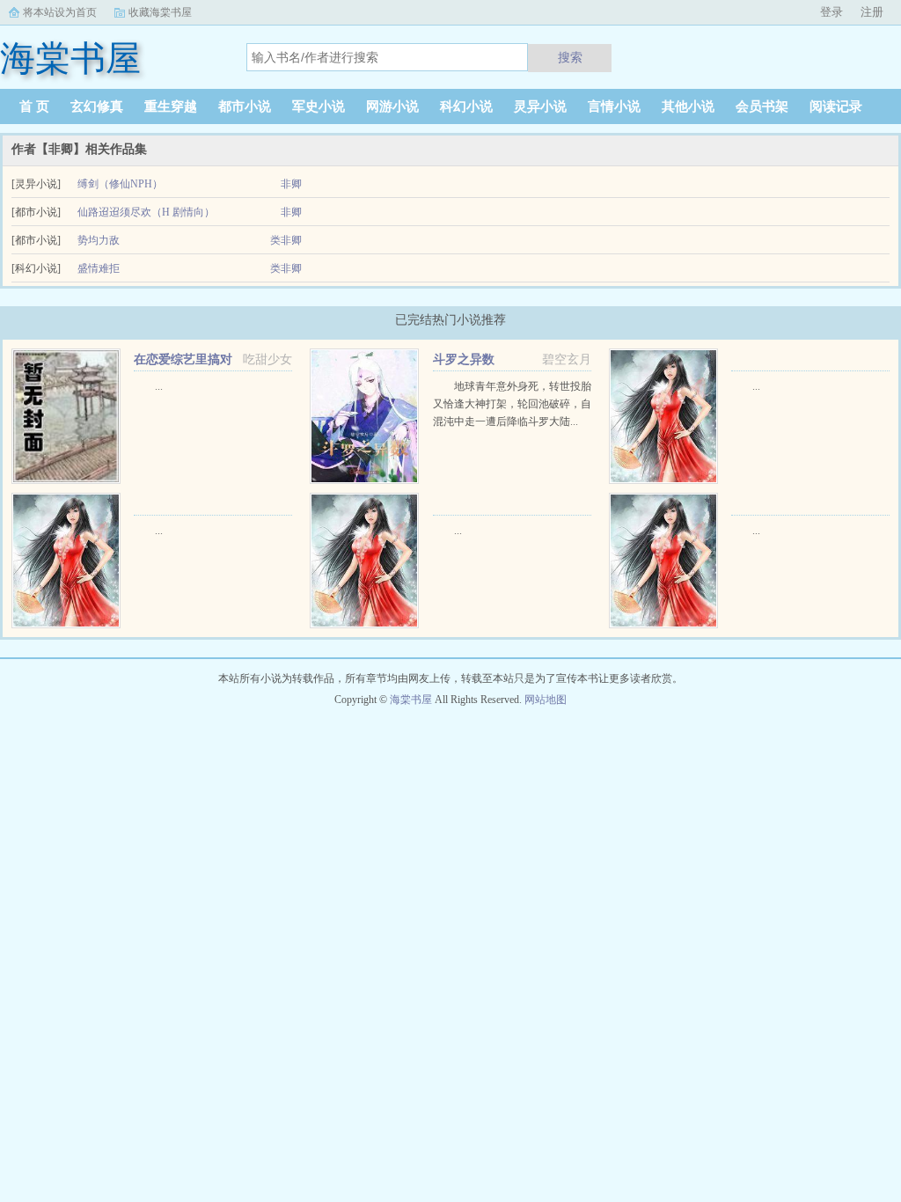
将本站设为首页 (60, 12)
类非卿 (286, 240)
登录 (831, 11)
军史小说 (318, 106)
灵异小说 (540, 106)
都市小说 (244, 106)
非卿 (291, 184)
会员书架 (762, 106)
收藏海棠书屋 (160, 12)
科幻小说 (466, 106)
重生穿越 (170, 106)
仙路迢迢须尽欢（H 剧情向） (146, 212)
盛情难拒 (98, 268)
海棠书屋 (411, 699)
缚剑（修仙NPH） (120, 184)
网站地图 (545, 699)
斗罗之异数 (463, 359)
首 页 (34, 106)
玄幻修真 (96, 106)
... (159, 386)
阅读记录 (835, 106)
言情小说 (614, 106)
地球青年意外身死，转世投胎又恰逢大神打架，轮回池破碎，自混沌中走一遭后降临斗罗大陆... (512, 404)
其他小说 (688, 106)
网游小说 (392, 106)
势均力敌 (98, 240)
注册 (872, 11)
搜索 (570, 57)
